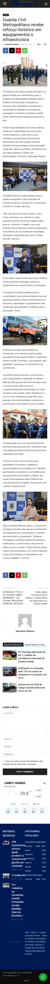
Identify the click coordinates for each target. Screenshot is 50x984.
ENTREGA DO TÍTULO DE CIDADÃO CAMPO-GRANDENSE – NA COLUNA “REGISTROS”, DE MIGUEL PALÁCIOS (13, 598)
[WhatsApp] (25, 50)
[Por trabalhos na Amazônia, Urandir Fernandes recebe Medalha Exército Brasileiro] (6, 885)
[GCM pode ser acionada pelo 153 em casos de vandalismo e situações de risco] (10, 671)
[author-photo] (25, 627)
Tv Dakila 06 (18, 875)
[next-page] (9, 698)
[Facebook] (5, 50)
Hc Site (17, 975)
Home (5, 10)
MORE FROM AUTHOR (34, 645)
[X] (12, 50)
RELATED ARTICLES (13, 645)
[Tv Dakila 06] (6, 876)
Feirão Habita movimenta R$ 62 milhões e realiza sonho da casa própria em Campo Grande (36, 598)
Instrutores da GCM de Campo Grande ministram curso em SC (31, 687)
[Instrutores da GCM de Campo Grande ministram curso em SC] (10, 687)
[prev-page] (4, 698)
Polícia (12, 10)
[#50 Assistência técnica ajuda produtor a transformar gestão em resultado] (6, 842)
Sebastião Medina (12, 44)
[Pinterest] (18, 50)
